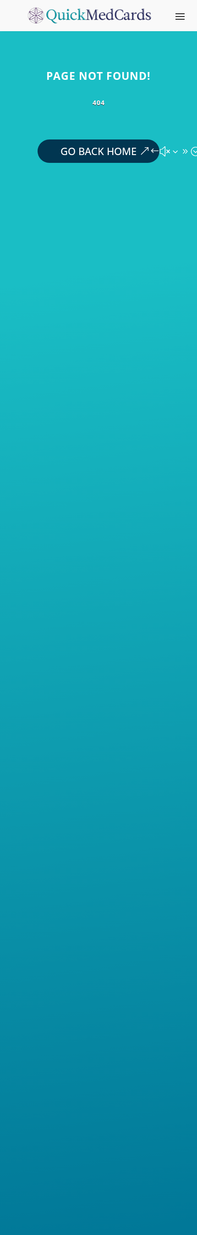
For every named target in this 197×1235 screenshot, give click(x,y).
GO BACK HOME (98, 151)
